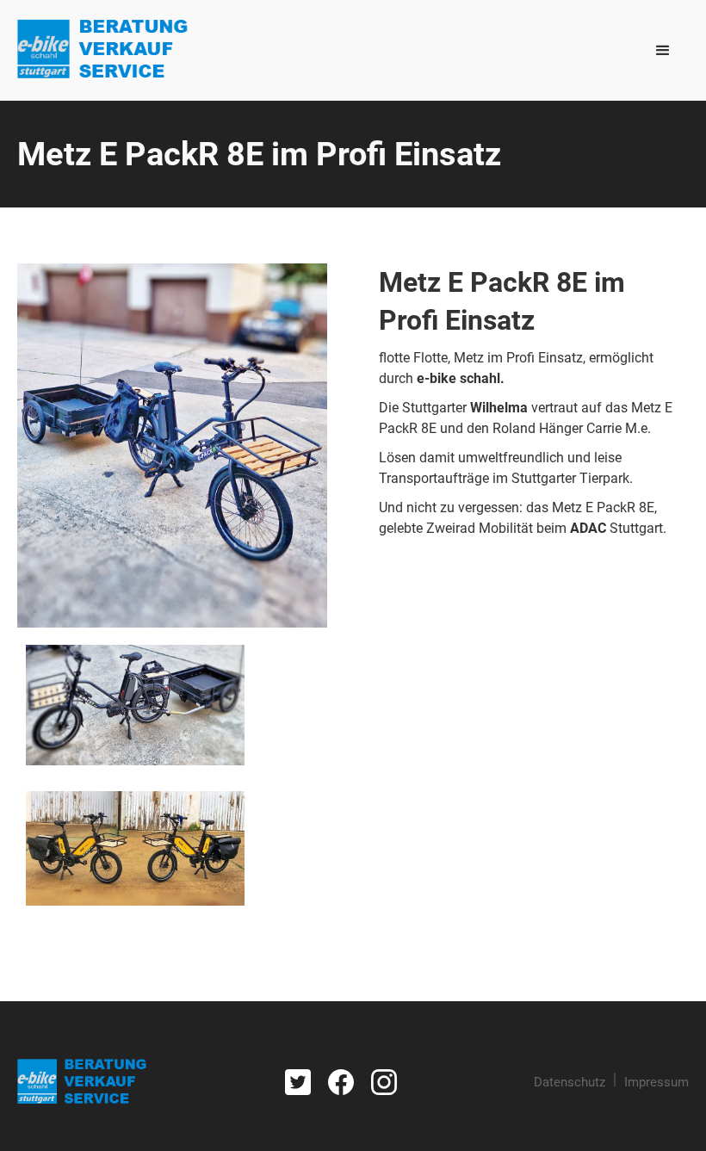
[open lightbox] (172, 445)
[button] (663, 51)
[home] (103, 50)
